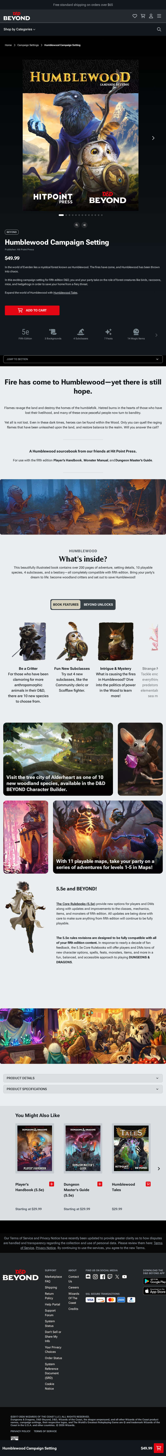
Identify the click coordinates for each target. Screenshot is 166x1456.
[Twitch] (109, 1276)
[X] (117, 1276)
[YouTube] (124, 1276)
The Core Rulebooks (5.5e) (75, 904)
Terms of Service (45, 1431)
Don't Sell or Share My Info (53, 1336)
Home (8, 45)
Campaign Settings (28, 45)
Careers (73, 1287)
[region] (80, 135)
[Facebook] (102, 1276)
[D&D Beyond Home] (16, 16)
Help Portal (52, 1304)
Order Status (53, 1358)
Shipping (51, 1287)
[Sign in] (151, 16)
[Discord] (88, 1276)
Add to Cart (36, 310)
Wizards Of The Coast (73, 1298)
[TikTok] (131, 1276)
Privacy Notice (46, 1248)
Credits (73, 1309)
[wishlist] (134, 16)
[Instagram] (95, 1276)
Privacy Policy (21, 1431)
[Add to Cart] (148, 1184)
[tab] (65, 604)
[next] (153, 138)
